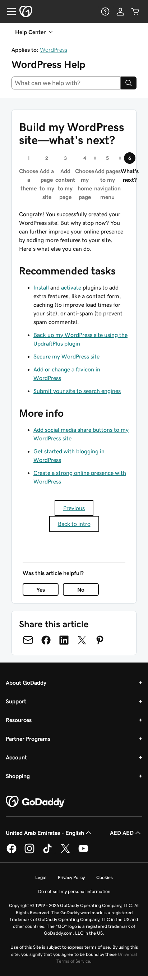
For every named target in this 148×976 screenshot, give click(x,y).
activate (71, 287)
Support (16, 701)
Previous (74, 508)
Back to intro (74, 524)
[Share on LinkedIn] (64, 640)
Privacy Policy (71, 877)
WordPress (53, 49)
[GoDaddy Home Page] (35, 802)
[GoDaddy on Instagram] (29, 852)
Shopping (18, 776)
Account (16, 757)
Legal (40, 877)
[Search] (129, 83)
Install (41, 287)
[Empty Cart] (135, 11)
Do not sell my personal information (74, 891)
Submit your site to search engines (77, 391)
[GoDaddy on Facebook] (11, 852)
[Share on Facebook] (46, 640)
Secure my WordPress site (66, 356)
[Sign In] (120, 11)
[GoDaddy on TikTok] (47, 852)
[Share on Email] (28, 640)
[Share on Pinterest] (100, 640)
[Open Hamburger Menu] (8, 11)
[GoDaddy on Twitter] (65, 852)
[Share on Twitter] (82, 640)
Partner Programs (28, 738)
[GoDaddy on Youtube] (83, 852)
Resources (19, 720)
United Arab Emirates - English (45, 833)
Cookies (104, 877)
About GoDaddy (26, 682)
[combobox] (66, 83)
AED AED (122, 833)
